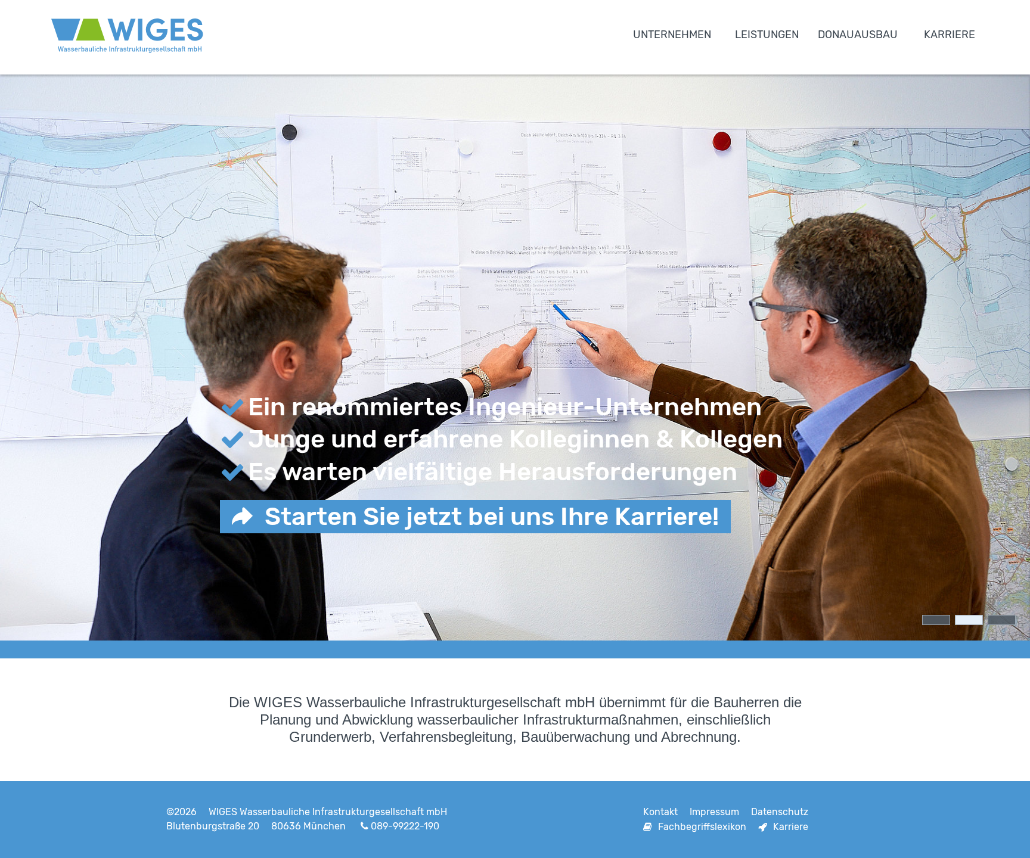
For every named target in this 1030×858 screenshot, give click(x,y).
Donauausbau (858, 34)
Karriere (949, 34)
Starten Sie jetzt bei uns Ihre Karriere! (492, 516)
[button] (936, 620)
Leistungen (767, 34)
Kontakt (660, 811)
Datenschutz (779, 811)
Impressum (714, 811)
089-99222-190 (405, 826)
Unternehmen (672, 34)
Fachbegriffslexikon (702, 826)
